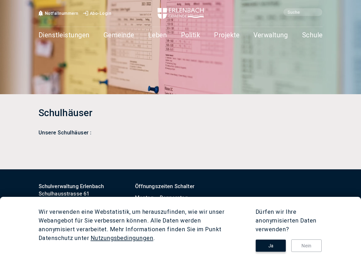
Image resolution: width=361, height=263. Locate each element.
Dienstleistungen (64, 35)
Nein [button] (306, 245)
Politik (190, 35)
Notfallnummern (61, 13)
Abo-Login (101, 13)
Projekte (226, 35)
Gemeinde (119, 35)
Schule (312, 35)
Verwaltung (270, 35)
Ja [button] (270, 245)
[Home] (181, 13)
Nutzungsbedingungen (122, 238)
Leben (157, 35)
